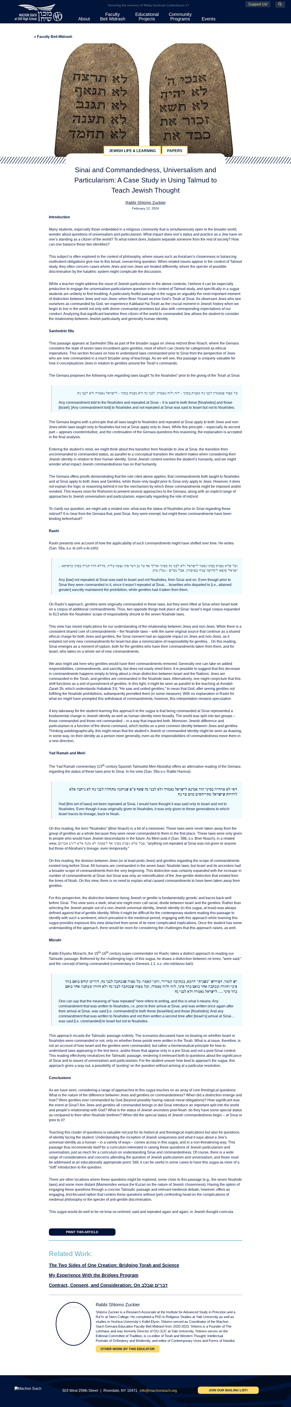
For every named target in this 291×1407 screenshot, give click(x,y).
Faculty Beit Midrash (112, 16)
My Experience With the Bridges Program (93, 1275)
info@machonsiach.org (158, 1390)
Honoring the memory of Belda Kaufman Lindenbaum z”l (148, 5)
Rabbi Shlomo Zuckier (145, 202)
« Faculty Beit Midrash (53, 37)
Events (209, 18)
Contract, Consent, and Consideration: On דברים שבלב (108, 1285)
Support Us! (257, 4)
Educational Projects (147, 16)
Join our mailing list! (228, 1390)
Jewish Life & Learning (132, 151)
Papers (174, 151)
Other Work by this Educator (127, 1349)
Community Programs (180, 16)
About (84, 18)
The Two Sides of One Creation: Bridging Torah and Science (114, 1265)
